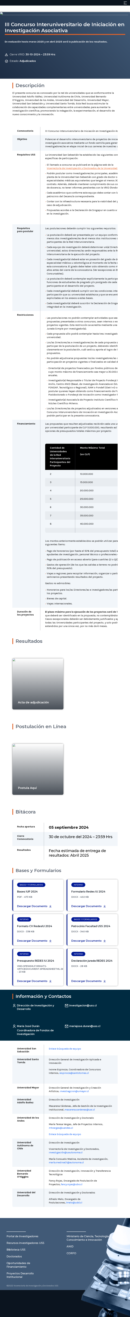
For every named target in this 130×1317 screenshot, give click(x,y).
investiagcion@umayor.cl (74, 1091)
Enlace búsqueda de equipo (65, 1048)
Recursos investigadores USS (25, 1243)
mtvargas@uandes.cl (61, 1127)
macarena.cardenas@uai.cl (80, 1109)
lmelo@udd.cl (74, 1202)
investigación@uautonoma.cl (66, 1152)
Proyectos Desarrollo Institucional (20, 1275)
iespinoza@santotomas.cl (74, 1072)
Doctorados (14, 1256)
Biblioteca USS (15, 1249)
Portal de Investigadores (22, 1236)
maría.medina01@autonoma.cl (66, 1162)
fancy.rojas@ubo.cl (71, 1184)
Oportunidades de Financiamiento (18, 1265)
